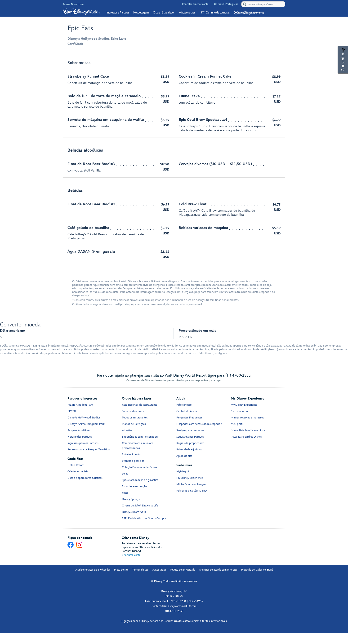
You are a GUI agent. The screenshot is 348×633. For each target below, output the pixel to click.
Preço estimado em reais (197, 331)
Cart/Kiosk (75, 44)
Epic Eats (80, 28)
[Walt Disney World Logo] (81, 12)
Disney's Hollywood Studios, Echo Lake (96, 39)
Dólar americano (12, 331)
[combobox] (264, 4)
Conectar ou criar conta (195, 4)
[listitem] (174, 96)
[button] (214, 13)
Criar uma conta (131, 555)
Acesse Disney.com (73, 4)
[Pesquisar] (244, 4)
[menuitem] (215, 4)
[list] (174, 160)
